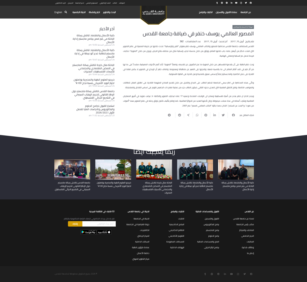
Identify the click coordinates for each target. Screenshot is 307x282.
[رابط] (153, 14)
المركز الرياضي (143, 236)
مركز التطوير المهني (140, 259)
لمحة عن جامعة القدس (243, 218)
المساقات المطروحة (175, 241)
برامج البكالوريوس (211, 224)
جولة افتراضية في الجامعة (137, 224)
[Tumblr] (217, 3)
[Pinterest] (222, 3)
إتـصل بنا (250, 253)
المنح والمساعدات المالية (208, 241)
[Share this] (232, 115)
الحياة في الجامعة (141, 218)
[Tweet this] (223, 115)
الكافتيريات (144, 230)
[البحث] (65, 12)
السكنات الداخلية (142, 241)
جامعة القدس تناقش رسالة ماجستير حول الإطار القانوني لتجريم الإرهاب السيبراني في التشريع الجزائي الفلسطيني (93, 94)
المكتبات (250, 241)
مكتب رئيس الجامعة (245, 224)
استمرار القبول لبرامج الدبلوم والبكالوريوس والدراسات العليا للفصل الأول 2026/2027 (95, 109)
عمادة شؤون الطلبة (140, 247)
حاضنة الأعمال (143, 253)
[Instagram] (241, 3)
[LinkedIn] (231, 3)
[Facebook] (251, 3)
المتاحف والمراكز (246, 230)
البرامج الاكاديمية (176, 224)
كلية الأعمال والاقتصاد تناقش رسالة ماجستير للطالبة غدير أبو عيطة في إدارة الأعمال (94, 53)
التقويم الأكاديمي (176, 236)
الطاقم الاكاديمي (176, 230)
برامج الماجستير (212, 230)
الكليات (181, 218)
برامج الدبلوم (213, 236)
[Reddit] (227, 3)
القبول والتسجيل (212, 218)
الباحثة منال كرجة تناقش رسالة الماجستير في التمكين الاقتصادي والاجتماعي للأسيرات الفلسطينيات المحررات (93, 68)
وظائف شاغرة (248, 247)
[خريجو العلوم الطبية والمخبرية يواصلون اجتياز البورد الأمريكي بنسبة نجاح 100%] (113, 160)
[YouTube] (236, 3)
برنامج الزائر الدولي (211, 247)
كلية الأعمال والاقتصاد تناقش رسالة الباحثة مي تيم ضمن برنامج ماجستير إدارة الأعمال (93, 38)
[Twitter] (246, 3)
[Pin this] (205, 115)
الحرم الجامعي (247, 236)
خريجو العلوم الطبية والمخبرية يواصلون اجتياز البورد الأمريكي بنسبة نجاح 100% (94, 81)
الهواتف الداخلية (177, 247)
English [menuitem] (58, 12)
